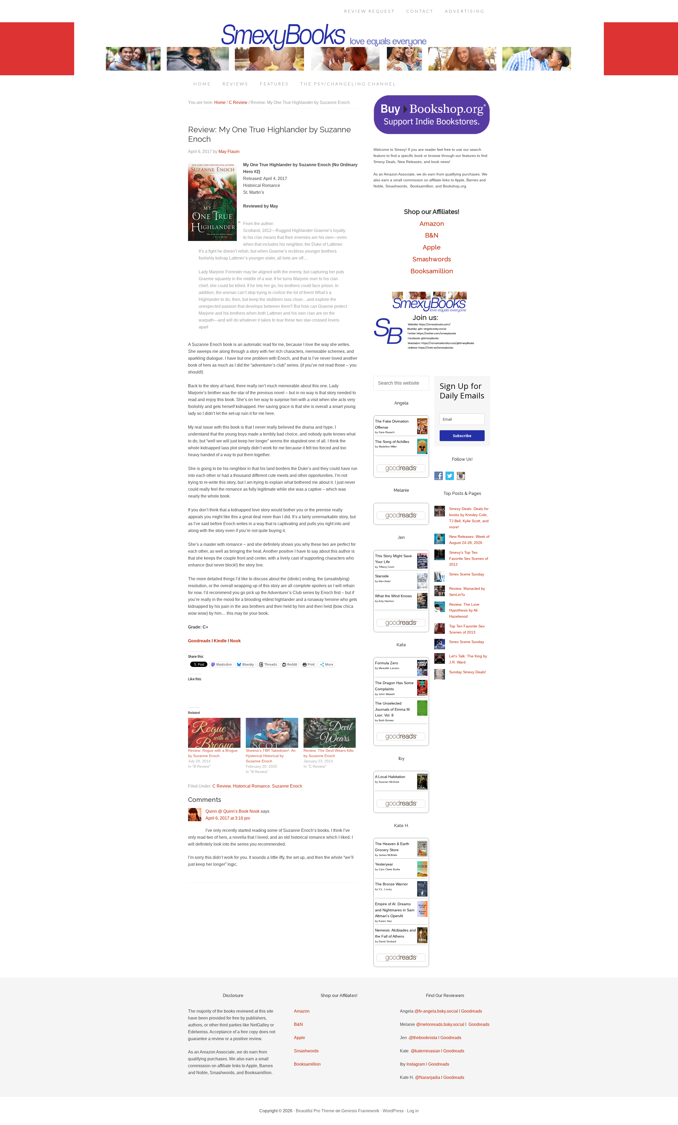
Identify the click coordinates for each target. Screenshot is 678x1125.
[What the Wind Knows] (422, 607)
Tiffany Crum (386, 566)
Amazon (432, 223)
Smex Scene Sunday (466, 574)
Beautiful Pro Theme (315, 1111)
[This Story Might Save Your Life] (422, 567)
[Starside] (422, 588)
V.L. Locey (385, 889)
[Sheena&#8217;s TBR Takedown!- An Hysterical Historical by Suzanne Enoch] (272, 733)
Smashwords (432, 259)
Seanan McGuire (389, 781)
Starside (382, 576)
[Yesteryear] (422, 875)
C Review (221, 786)
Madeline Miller (388, 446)
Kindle (220, 641)
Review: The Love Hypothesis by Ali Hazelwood (464, 610)
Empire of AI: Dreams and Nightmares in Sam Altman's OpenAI (394, 910)
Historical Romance (251, 786)
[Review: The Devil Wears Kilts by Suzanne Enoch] (330, 733)
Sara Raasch (387, 432)
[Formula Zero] (422, 675)
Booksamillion (432, 271)
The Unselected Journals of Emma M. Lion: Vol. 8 (393, 709)
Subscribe (462, 435)
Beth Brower (386, 720)
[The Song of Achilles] (422, 453)
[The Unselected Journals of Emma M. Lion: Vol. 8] (422, 714)
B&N (431, 235)
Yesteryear (384, 864)
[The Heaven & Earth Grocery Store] (422, 855)
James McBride (388, 855)
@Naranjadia (427, 1077)
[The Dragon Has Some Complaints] (422, 694)
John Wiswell (386, 694)
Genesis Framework (360, 1111)
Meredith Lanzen (389, 668)
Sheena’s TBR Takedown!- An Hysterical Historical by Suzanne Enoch (271, 755)
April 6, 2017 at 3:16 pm (228, 818)
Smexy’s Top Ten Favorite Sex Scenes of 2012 (468, 558)
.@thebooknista (422, 1037)
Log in (413, 1111)
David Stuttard (387, 941)
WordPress (393, 1111)
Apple (432, 247)
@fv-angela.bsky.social (436, 1011)
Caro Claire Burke (389, 869)
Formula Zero (386, 663)
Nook (235, 641)
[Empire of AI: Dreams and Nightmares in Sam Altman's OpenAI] (422, 915)
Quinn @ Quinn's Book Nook (233, 811)
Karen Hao (385, 921)
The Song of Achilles (392, 442)
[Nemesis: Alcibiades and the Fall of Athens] (422, 942)
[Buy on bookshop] (431, 133)
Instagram (416, 1064)
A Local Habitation (390, 777)
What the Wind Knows (393, 596)
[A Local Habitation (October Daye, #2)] (422, 789)
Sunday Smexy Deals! (467, 672)
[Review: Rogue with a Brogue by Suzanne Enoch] (214, 733)
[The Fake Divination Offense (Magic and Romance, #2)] (422, 433)
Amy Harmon (386, 601)
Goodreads (199, 641)
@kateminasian (425, 1051)
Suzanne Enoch (287, 786)
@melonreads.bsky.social (440, 1024)
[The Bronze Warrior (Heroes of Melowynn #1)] (422, 895)
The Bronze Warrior (391, 884)
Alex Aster (384, 581)
